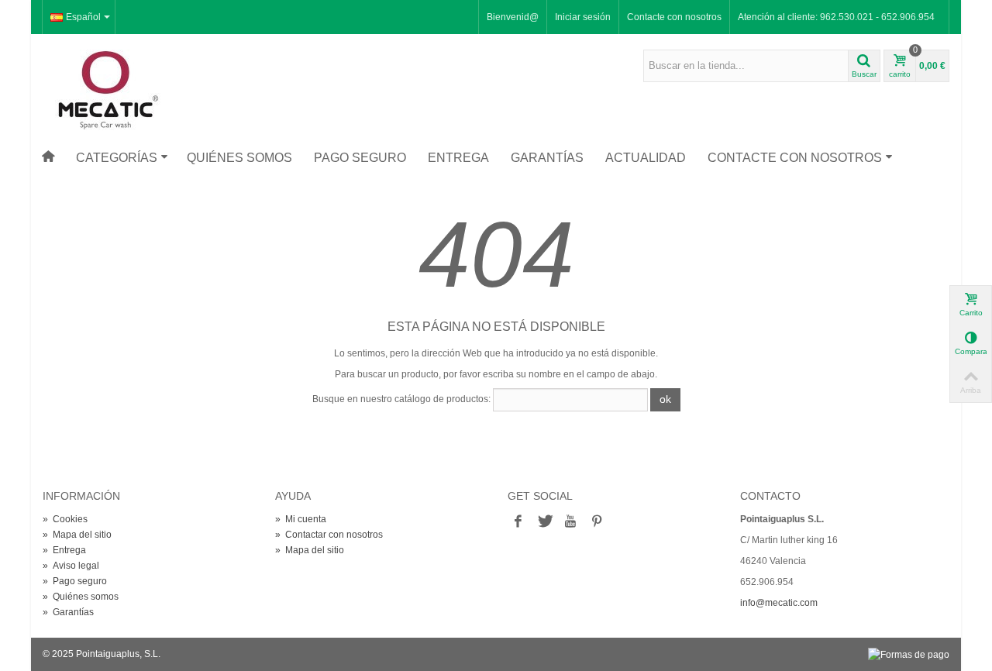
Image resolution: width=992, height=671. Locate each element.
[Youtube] (570, 522)
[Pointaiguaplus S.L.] (108, 89)
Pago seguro (360, 157)
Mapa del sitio (77, 534)
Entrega (458, 157)
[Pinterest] (597, 522)
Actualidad (645, 157)
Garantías (547, 157)
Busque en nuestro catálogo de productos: (401, 399)
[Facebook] (518, 522)
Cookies (65, 519)
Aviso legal (71, 565)
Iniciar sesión (583, 17)
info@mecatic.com (779, 602)
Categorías (116, 157)
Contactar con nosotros (329, 534)
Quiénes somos (239, 157)
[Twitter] (544, 522)
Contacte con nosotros (674, 17)
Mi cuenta (300, 519)
